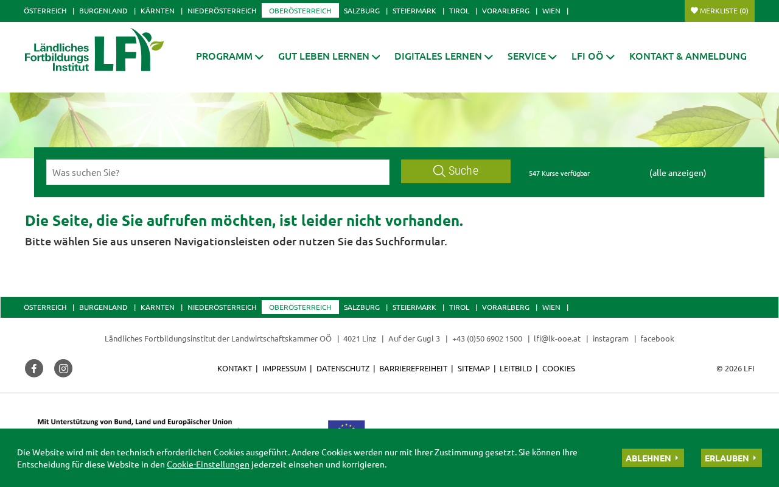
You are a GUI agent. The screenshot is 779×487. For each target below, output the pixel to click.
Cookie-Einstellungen (208, 463)
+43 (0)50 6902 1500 (487, 338)
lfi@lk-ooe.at (557, 338)
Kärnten (158, 10)
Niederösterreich (221, 10)
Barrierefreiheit (413, 368)
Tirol (459, 10)
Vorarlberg (505, 10)
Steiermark (414, 10)
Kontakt (234, 368)
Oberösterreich (300, 10)
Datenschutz (342, 368)
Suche (463, 171)
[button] (229, 55)
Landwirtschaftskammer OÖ (281, 338)
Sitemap (474, 368)
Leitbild (516, 368)
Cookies (558, 368)
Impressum (284, 368)
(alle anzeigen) (678, 172)
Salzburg (362, 10)
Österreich (45, 10)
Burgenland (103, 10)
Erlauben (727, 457)
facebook (657, 338)
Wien (551, 10)
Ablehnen (648, 457)
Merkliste (724, 10)
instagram (611, 338)
